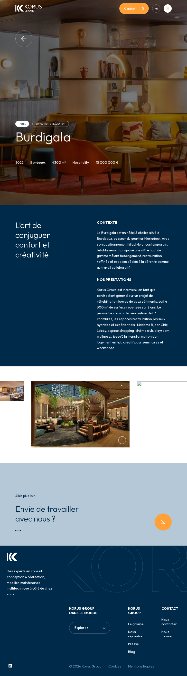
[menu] (168, 8)
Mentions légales (141, 666)
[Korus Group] (28, 8)
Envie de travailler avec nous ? (47, 514)
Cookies (114, 666)
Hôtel (22, 124)
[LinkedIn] (10, 665)
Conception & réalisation (50, 124)
